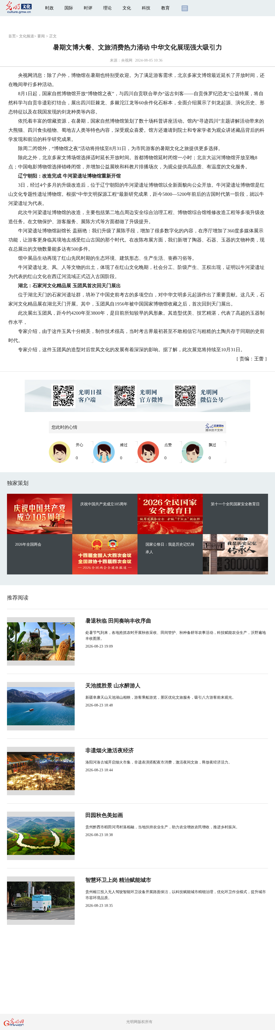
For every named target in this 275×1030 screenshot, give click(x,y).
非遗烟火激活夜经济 (109, 750)
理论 (107, 8)
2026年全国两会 (28, 544)
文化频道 (26, 36)
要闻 (41, 36)
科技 (146, 8)
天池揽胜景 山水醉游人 (112, 685)
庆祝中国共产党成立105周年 (103, 504)
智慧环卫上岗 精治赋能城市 (118, 880)
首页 (12, 36)
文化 (126, 8)
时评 (88, 8)
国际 (68, 8)
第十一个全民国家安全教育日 (235, 504)
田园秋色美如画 (104, 815)
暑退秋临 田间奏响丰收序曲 (118, 621)
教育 (165, 8)
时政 (49, 8)
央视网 (126, 60)
